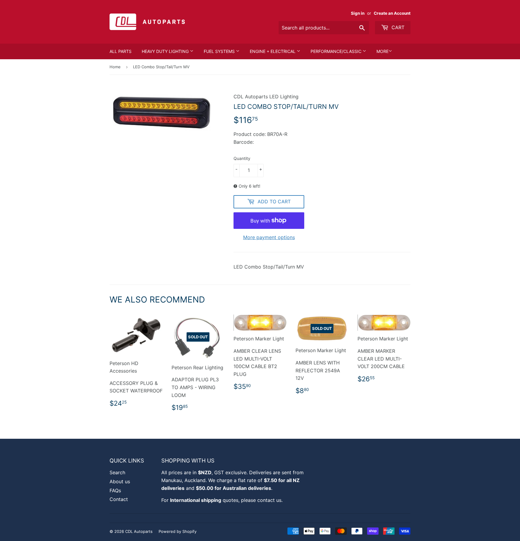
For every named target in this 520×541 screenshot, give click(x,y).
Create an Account (392, 13)
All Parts (121, 51)
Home (115, 66)
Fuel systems (220, 51)
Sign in (357, 13)
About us (120, 481)
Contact (119, 499)
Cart (397, 27)
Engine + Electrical (273, 51)
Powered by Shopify (178, 531)
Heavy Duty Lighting (166, 51)
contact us (269, 500)
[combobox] (324, 27)
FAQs (115, 490)
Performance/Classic (337, 51)
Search (117, 472)
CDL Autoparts (139, 531)
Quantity (242, 158)
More (382, 51)
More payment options (269, 237)
